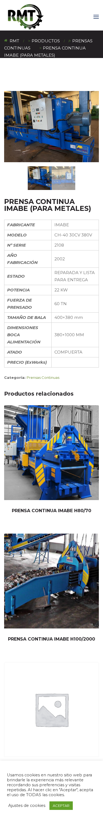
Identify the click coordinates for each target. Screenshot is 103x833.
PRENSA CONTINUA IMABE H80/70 (51, 510)
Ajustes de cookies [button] (26, 805)
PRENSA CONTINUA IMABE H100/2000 (51, 639)
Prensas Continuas (43, 377)
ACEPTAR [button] (61, 805)
